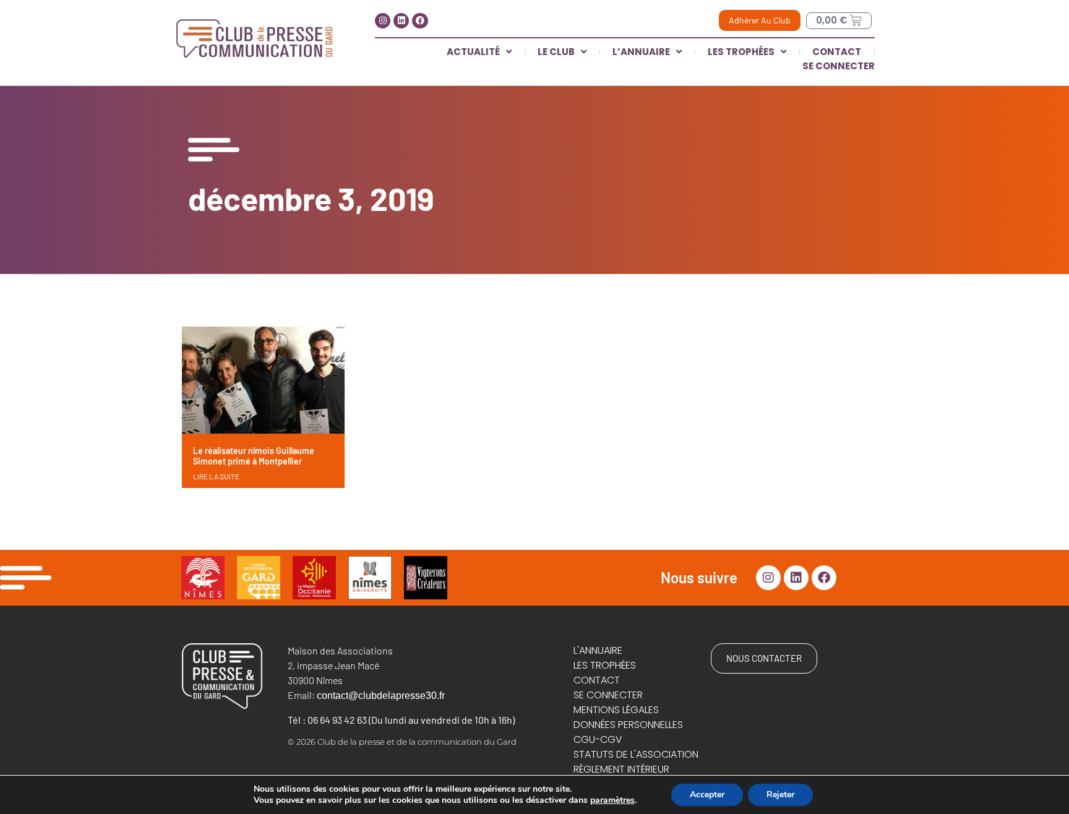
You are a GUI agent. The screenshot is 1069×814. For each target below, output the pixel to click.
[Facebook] (419, 20)
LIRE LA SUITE (216, 476)
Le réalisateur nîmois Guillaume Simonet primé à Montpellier (253, 455)
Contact (836, 51)
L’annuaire (641, 51)
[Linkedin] (401, 20)
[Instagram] (382, 20)
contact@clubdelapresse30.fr (381, 695)
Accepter (707, 794)
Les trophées (741, 51)
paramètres (612, 800)
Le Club (556, 51)
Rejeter (780, 794)
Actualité (473, 51)
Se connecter (838, 65)
